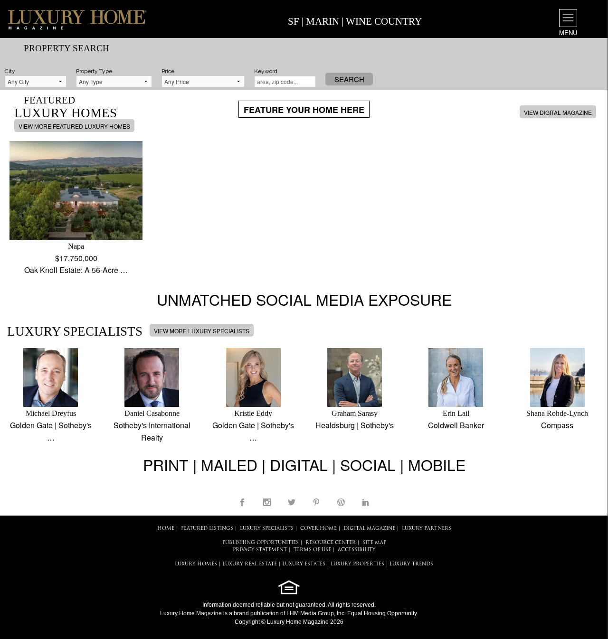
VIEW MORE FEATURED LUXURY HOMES (74, 126)
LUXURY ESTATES (303, 564)
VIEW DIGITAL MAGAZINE (558, 112)
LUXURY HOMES (196, 564)
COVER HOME (318, 528)
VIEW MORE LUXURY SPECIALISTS (201, 331)
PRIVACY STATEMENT (260, 550)
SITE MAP (374, 542)
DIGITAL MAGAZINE (369, 528)
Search (349, 79)
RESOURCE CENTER (330, 542)
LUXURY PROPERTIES (357, 564)
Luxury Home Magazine (191, 613)
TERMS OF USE (312, 550)
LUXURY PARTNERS (426, 528)
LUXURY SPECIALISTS (267, 528)
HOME (165, 528)
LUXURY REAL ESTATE (249, 564)
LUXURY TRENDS (411, 564)
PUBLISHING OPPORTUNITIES (260, 542)
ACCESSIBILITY (357, 550)
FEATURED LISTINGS (207, 528)
